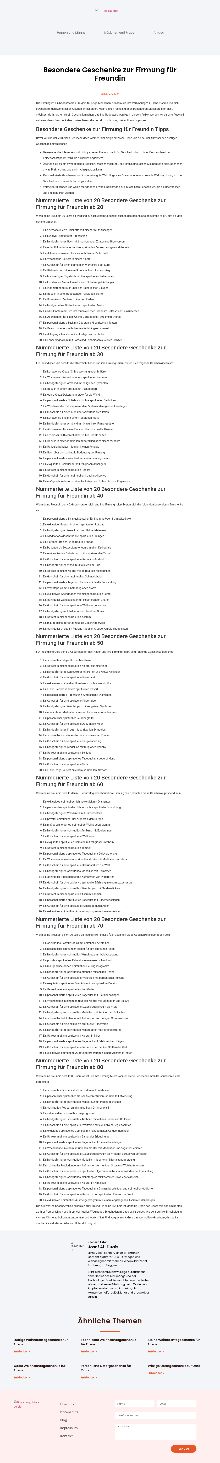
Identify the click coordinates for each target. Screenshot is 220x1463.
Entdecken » (22, 1351)
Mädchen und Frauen (120, 32)
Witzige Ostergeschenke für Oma (174, 1366)
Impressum (69, 1428)
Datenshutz (69, 1412)
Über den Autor (97, 1242)
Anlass (158, 32)
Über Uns (67, 1404)
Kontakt (66, 1436)
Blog (63, 1420)
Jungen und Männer (71, 32)
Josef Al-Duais (103, 1247)
